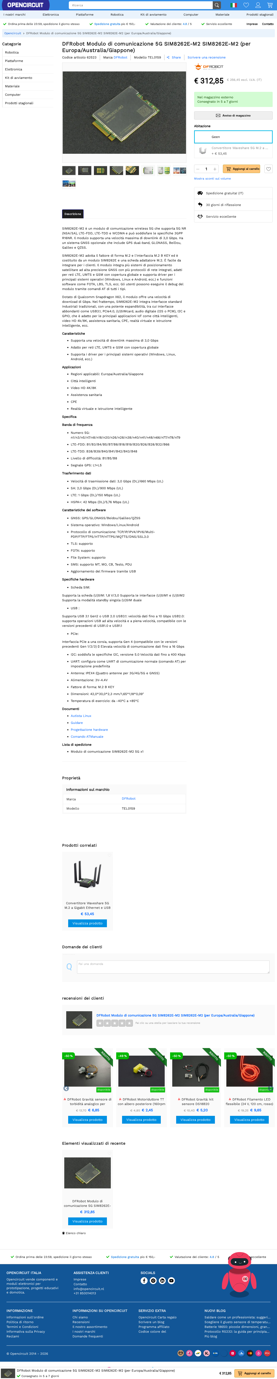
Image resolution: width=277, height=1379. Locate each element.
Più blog (211, 1336)
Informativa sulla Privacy (25, 1332)
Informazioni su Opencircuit (99, 1311)
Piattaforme (84, 14)
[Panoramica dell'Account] (255, 5)
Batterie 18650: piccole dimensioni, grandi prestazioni (238, 1327)
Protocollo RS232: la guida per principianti (238, 1332)
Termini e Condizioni (22, 1327)
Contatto (268, 24)
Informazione (19, 1311)
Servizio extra (152, 1311)
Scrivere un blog (151, 1322)
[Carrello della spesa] (267, 5)
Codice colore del (152, 1332)
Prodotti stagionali (260, 14)
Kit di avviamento (153, 14)
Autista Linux (81, 716)
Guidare (77, 723)
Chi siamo (80, 1317)
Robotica (117, 14)
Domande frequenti (87, 1336)
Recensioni (81, 1322)
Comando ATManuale (87, 737)
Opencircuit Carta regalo (157, 1317)
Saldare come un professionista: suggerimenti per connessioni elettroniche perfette (238, 1317)
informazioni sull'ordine (25, 1317)
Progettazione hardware (89, 730)
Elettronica (51, 14)
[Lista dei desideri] (243, 5)
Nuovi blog (215, 1311)
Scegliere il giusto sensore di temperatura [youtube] (238, 1322)
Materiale (222, 14)
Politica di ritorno (20, 1322)
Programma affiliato (153, 1327)
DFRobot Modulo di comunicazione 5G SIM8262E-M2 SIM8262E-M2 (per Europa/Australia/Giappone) (175, 1015)
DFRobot (128, 799)
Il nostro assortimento (89, 1327)
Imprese (252, 24)
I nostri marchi (14, 14)
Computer (191, 14)
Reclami (12, 1336)
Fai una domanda (91, 964)
